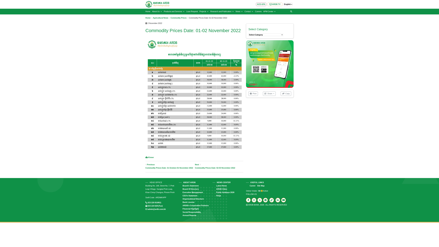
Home (147, 11)
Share (270, 94)
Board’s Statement (191, 186)
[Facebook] (249, 200)
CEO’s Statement (190, 196)
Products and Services (173, 11)
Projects (202, 11)
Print (254, 94)
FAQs (218, 196)
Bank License (188, 202)
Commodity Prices (179, 18)
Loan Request (192, 11)
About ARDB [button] (189, 182)
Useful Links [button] (257, 182)
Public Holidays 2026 (225, 192)
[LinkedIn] (278, 200)
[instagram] (254, 200)
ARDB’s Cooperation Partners (196, 206)
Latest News (221, 186)
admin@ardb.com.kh (157, 209)
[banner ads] (270, 64)
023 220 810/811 (154, 203)
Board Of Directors (191, 189)
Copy (287, 94)
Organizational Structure (193, 199)
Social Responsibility (192, 212)
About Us (156, 11)
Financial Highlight (191, 209)
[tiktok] (272, 200)
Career (253, 186)
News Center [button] (224, 182)
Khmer (151, 157)
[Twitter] (260, 200)
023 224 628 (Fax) (155, 206)
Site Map (261, 186)
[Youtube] (284, 200)
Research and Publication (220, 11)
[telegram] (266, 200)
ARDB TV (276, 4)
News (238, 11)
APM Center (268, 11)
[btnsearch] (291, 11)
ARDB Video (221, 189)
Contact (248, 11)
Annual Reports (189, 215)
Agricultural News (160, 18)
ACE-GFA (261, 4)
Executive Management (193, 192)
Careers (258, 11)
